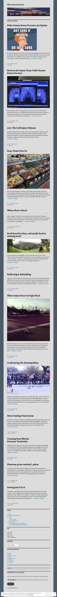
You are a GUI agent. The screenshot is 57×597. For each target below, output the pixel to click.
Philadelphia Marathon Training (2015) (19, 524)
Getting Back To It (16, 487)
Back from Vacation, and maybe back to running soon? (26, 235)
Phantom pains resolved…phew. (23, 464)
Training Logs (11, 522)
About (9, 514)
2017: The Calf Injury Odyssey (21, 127)
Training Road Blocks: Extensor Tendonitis (18, 440)
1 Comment (9, 65)
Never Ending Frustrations (20, 415)
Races (9, 516)
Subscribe (11, 584)
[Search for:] (28, 568)
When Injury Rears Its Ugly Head (23, 295)
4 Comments (10, 504)
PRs (11, 518)
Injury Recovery (12, 555)
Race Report (11, 561)
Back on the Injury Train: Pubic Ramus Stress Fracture (26, 72)
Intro (9, 557)
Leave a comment (11, 433)
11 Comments (10, 228)
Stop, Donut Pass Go (17, 150)
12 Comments (10, 357)
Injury (9, 554)
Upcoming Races (14, 520)
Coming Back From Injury (14, 515)
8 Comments (10, 290)
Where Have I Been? (17, 210)
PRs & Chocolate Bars (15, 4)
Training (10, 562)
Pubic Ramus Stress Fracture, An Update (27, 25)
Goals (9, 553)
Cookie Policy (31, 594)
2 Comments (10, 268)
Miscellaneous (11, 558)
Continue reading (37, 58)
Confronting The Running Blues (23, 362)
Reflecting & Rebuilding (19, 274)
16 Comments (10, 122)
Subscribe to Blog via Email (15, 572)
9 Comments (10, 145)
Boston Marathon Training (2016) (18, 523)
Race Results (13, 519)
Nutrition (10, 559)
